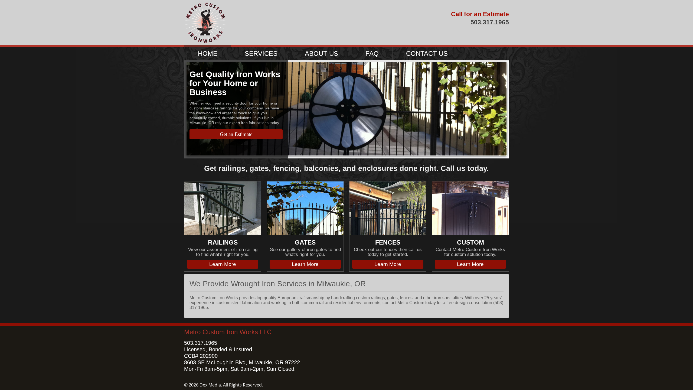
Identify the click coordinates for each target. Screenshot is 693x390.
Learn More (222, 264)
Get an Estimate (236, 134)
